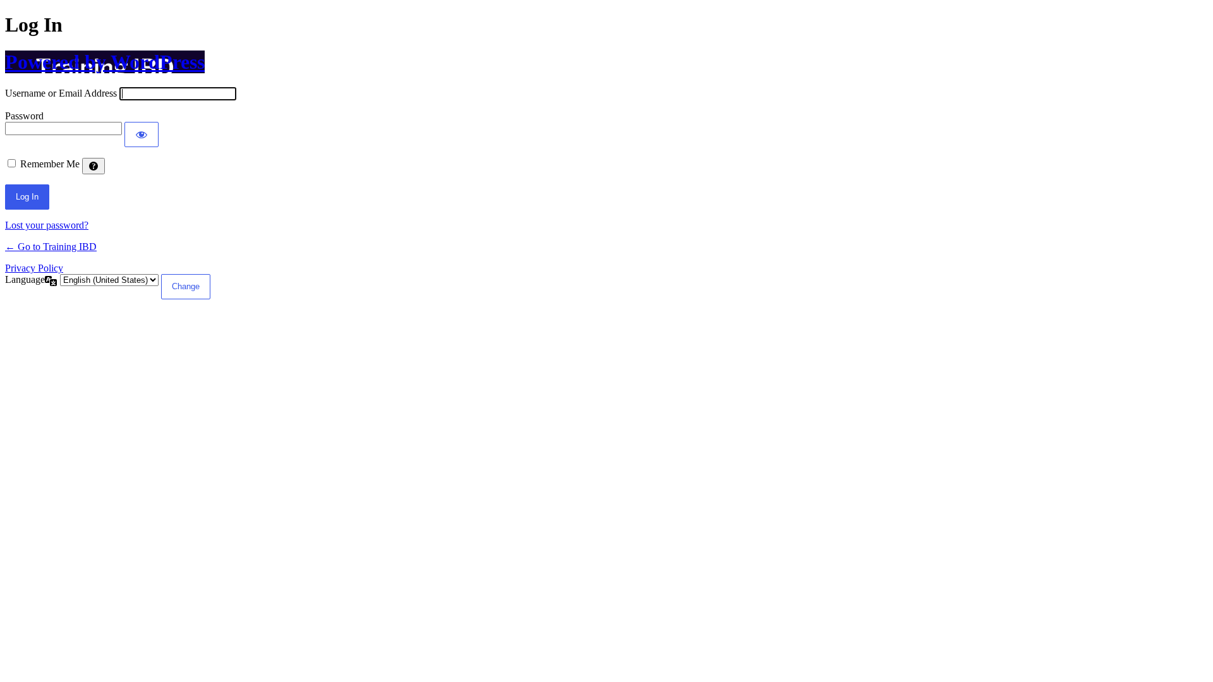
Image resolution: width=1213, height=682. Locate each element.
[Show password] (141, 134)
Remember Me (50, 164)
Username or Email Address (61, 93)
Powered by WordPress (105, 62)
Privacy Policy (34, 268)
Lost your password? (46, 225)
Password (24, 116)
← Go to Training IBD (51, 246)
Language (25, 279)
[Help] (93, 166)
